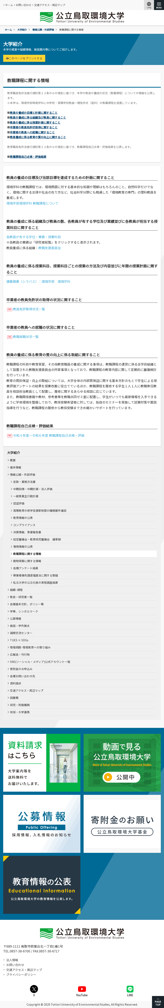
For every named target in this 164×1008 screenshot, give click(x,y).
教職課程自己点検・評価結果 (28, 157)
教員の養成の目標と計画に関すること (34, 113)
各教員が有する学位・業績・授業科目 (33, 236)
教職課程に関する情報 (27, 554)
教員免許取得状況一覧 (29, 309)
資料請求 (15, 683)
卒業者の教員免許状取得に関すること (34, 127)
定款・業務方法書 (24, 482)
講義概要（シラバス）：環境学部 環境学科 (38, 281)
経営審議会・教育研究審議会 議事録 (37, 539)
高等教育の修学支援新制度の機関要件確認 (39, 510)
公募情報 (15, 618)
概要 (13, 460)
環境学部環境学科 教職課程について (32, 203)
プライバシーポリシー (21, 974)
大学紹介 (22, 29)
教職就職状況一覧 (26, 336)
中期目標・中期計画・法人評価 (32, 489)
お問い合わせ (23, 5)
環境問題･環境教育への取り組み (30, 647)
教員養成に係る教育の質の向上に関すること (38, 137)
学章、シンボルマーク (24, 611)
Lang (149, 5)
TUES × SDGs (19, 640)
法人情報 (12, 960)
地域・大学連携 (20, 712)
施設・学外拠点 (20, 626)
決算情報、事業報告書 (27, 532)
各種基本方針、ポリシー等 (27, 604)
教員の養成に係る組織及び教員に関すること (38, 117)
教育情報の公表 (23, 518)
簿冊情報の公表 (23, 546)
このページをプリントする (25, 58)
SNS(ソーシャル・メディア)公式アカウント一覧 (40, 662)
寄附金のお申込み (21, 669)
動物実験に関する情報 (27, 561)
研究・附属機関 (20, 705)
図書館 (14, 698)
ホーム (9, 5)
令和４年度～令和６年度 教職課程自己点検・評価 (48, 435)
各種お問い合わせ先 (22, 676)
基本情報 (15, 467)
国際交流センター (21, 633)
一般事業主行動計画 (25, 496)
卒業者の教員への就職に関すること (32, 132)
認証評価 (18, 503)
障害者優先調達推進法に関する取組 (35, 575)
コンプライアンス (24, 525)
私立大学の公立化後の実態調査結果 (35, 582)
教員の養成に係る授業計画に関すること (35, 122)
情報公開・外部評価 (43, 29)
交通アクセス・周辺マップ (49, 5)
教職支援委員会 (49, 247)
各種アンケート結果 (25, 568)
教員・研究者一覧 (21, 597)
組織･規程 (16, 590)
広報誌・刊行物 (20, 654)
